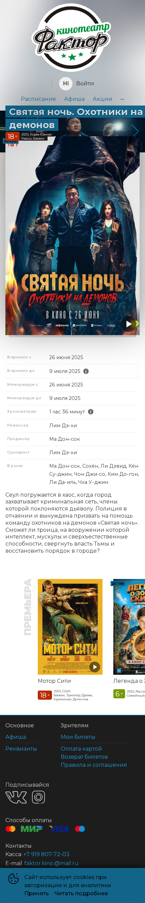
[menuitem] (38, 99)
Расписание (38, 99)
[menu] (72, 99)
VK (16, 797)
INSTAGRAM (38, 797)
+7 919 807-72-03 (46, 854)
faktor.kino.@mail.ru (51, 863)
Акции (102, 99)
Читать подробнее (81, 893)
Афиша (74, 99)
